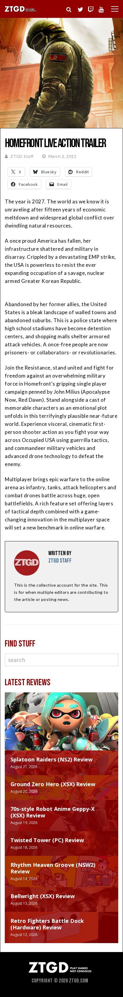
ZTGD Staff (22, 156)
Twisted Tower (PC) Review (47, 840)
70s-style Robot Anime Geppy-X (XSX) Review (52, 812)
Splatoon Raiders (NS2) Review (51, 759)
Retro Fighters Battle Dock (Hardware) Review (47, 924)
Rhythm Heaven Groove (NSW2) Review (52, 868)
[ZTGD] (20, 11)
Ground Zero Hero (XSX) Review (52, 784)
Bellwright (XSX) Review (42, 896)
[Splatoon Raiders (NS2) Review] (61, 727)
